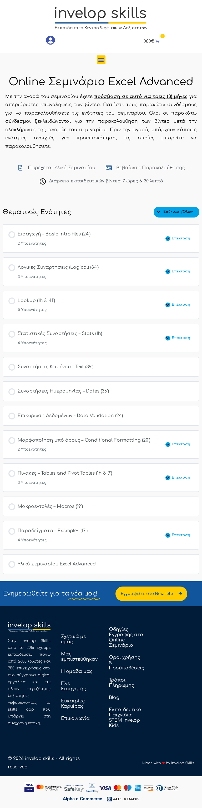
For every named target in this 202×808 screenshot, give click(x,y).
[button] (101, 59)
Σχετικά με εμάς (73, 639)
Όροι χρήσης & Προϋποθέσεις (126, 662)
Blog (114, 697)
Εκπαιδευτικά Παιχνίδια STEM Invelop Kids (125, 717)
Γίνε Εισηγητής (73, 686)
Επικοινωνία (75, 718)
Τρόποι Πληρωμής (121, 683)
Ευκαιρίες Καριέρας (73, 703)
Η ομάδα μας (77, 671)
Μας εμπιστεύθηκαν (79, 656)
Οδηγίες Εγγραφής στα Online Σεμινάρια (126, 637)
